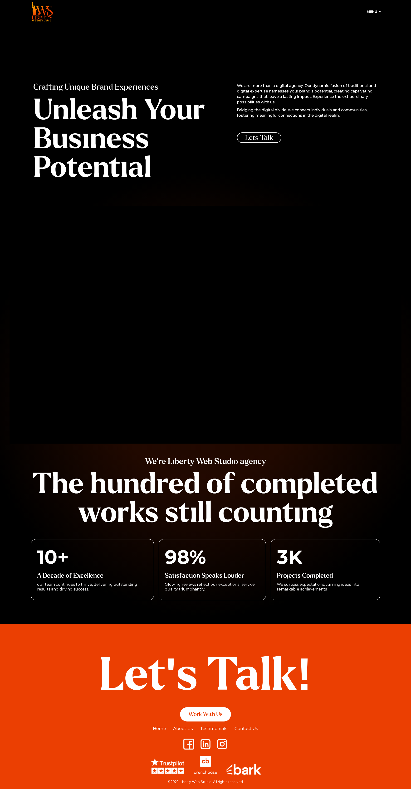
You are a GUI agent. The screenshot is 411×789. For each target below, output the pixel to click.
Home (159, 728)
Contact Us (246, 728)
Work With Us (205, 714)
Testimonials (213, 728)
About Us (183, 728)
